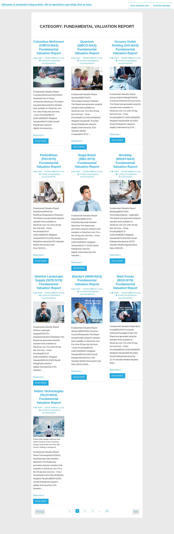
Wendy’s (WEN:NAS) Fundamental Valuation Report (87, 280)
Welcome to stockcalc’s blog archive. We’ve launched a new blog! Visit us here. (47, 4)
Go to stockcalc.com (139, 6)
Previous (40, 512)
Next (136, 512)
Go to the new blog (161, 6)
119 (106, 511)
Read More (41, 141)
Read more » (38, 135)
